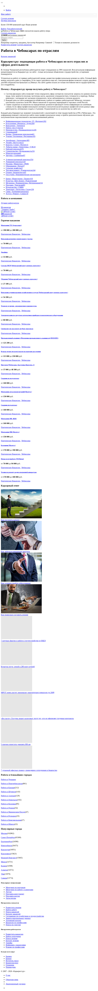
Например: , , (18, 43)
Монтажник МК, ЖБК (8, 419)
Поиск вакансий (12, 912)
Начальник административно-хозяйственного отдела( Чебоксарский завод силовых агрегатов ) (34, 292)
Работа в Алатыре (8, 796)
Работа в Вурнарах (8, 816)
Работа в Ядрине (8, 808)
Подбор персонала (8, 21)
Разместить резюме (8, 45)
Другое (9, 892)
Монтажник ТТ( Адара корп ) (11, 225)
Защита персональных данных (18, 918)
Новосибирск (6, 846)
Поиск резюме (11, 938)
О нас (8, 975)
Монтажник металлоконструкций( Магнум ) (16, 392)
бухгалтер (31, 43)
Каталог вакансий (8, 56)
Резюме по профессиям (15, 947)
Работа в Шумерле (8, 792)
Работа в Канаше (8, 788)
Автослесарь (11, 898)
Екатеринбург (6, 841)
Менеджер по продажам (15, 887)
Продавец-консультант (15, 894)
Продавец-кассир (13, 896)
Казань (4, 866)
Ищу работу (6, 14)
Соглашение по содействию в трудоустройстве (25, 916)
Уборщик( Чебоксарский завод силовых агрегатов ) (19, 279)
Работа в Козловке (8, 804)
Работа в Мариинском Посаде (13, 812)
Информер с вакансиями (16, 945)
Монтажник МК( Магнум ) (10, 432)
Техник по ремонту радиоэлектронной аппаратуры (19, 472)
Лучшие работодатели (10, 203)
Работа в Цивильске (9, 800)
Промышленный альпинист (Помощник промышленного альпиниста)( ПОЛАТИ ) (29, 338)
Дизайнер (4, 252)
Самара (4, 878)
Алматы (4, 870)
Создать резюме (7, 18)
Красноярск (6, 854)
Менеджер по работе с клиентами (19, 890)
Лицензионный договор (15, 984)
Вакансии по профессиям (16, 923)
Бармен (9, 956)
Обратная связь (12, 980)
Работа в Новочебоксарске (12, 784)
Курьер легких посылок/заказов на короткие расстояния (21, 351)
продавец (22, 43)
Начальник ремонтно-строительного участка (17, 239)
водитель (14, 43)
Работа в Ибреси (7, 824)
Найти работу (11, 910)
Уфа (2, 874)
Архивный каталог (13, 920)
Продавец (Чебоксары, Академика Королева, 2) (17, 365)
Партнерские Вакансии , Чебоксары (15, 234)
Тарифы (9, 943)
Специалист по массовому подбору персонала (17, 329)
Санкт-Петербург (8, 837)
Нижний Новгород (8, 858)
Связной (48, 43)
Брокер (8, 959)
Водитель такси (12, 961)
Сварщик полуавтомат (9, 405)
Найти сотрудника (13, 936)
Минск (4, 862)
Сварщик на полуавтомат (10, 378)
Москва (4, 833)
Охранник (10, 965)
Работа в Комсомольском (11, 820)
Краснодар (5, 850)
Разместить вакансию (14, 934)
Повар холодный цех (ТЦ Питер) (12, 459)
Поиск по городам (13, 925)
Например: (44, 43)
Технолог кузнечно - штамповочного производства (19, 306)
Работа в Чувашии (8, 779)
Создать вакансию (8, 33)
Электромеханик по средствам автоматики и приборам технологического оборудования (32, 315)
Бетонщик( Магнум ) (8, 445)
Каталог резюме (12, 941)
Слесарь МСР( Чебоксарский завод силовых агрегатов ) (21, 266)
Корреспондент (12, 963)
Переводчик (11, 967)
